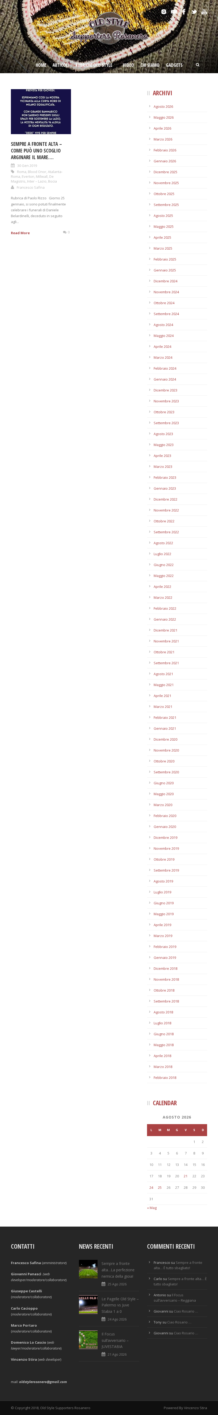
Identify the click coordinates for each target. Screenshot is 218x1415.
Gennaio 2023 (165, 488)
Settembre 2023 (166, 422)
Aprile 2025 (162, 237)
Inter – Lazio (37, 181)
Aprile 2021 (162, 695)
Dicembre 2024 (165, 281)
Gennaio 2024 (165, 379)
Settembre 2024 (166, 313)
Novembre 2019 (166, 848)
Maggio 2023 (164, 444)
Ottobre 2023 (164, 412)
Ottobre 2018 (164, 990)
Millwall (42, 176)
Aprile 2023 (162, 455)
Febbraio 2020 (165, 815)
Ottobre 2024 (164, 302)
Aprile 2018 (162, 1055)
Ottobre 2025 (164, 193)
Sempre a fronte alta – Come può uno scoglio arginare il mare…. (36, 150)
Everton (28, 176)
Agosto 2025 (163, 215)
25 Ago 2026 (117, 1284)
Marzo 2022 (163, 597)
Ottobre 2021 (164, 652)
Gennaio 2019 (165, 957)
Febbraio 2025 (165, 259)
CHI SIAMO (150, 65)
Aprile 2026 (162, 128)
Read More (20, 232)
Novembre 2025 (166, 182)
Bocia (52, 181)
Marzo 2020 (163, 804)
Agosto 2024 (163, 324)
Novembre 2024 (166, 292)
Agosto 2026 (163, 106)
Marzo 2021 (163, 706)
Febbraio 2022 (165, 608)
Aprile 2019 (162, 924)
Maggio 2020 (164, 793)
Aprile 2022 (162, 586)
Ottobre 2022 (164, 521)
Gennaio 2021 (165, 728)
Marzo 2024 (163, 357)
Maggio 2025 (164, 226)
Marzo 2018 (163, 1066)
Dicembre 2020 (165, 739)
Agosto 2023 (163, 433)
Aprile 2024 (162, 346)
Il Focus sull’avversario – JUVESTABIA (115, 1340)
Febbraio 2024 (165, 368)
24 (151, 1187)
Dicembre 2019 (165, 837)
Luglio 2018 (162, 1023)
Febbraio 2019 (165, 946)
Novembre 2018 (166, 979)
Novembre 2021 (166, 641)
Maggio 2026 (164, 117)
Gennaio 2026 (165, 161)
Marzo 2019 (163, 935)
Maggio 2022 (164, 575)
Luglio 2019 (162, 892)
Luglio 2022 (162, 553)
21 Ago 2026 (117, 1354)
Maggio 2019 (164, 913)
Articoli (61, 65)
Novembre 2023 (166, 401)
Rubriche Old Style (94, 65)
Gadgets (174, 65)
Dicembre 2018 (165, 968)
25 (160, 1187)
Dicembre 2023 (165, 390)
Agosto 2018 (163, 1012)
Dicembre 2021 (165, 630)
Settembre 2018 (166, 1001)
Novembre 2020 (166, 750)
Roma (21, 171)
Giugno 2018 (164, 1034)
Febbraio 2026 (165, 150)
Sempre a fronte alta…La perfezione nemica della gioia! (118, 1270)
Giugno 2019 (164, 903)
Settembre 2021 (166, 663)
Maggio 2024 (164, 335)
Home (41, 65)
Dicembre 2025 (165, 172)
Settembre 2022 (166, 532)
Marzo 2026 (163, 139)
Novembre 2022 (166, 510)
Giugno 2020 (164, 783)
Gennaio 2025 (165, 270)
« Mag (152, 1207)
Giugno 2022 (164, 564)
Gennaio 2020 (165, 826)
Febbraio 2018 (165, 1077)
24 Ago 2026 (117, 1319)
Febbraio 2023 (165, 477)
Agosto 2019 (163, 881)
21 (185, 1176)
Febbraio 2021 (165, 717)
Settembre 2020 (166, 772)
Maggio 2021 (164, 684)
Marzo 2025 (163, 248)
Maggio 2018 (164, 1044)
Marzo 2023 (163, 466)
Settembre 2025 (166, 204)
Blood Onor (37, 171)
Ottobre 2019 (164, 859)
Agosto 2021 (163, 673)
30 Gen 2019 (27, 165)
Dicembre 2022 (165, 499)
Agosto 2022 (163, 543)
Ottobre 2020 (164, 761)
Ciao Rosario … (186, 1311)
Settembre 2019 (166, 870)
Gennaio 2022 (165, 619)
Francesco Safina (31, 187)
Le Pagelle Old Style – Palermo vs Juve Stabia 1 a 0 (120, 1305)
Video (128, 65)
